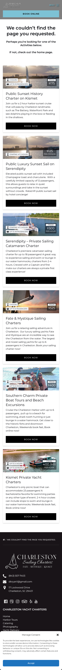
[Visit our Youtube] (36, 601)
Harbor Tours (10, 619)
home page (44, 52)
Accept (31, 663)
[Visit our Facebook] (5, 601)
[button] (57, 634)
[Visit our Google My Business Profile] (12, 601)
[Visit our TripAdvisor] (24, 601)
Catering (8, 623)
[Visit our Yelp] (31, 601)
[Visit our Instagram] (17, 601)
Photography (10, 626)
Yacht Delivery (11, 630)
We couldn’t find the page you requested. (31, 540)
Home (6, 616)
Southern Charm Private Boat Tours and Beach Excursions (27, 400)
